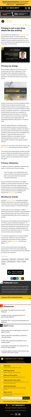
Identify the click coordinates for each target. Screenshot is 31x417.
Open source (8, 392)
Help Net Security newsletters (10, 1)
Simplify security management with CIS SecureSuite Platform (13, 316)
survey (18, 261)
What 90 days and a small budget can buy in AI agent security (15, 286)
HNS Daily (7, 366)
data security (11, 192)
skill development (11, 261)
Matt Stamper (4, 147)
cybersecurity (5, 259)
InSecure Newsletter (10, 375)
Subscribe (26, 398)
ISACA (6, 243)
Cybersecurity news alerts (12, 380)
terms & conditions (23, 401)
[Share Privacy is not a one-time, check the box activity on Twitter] (20, 25)
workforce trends (10, 200)
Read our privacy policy (10, 410)
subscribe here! (20, 4)
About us (18, 410)
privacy (3, 261)
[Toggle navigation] (29, 8)
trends (3, 263)
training (24, 261)
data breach (13, 259)
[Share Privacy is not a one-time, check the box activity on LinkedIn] (23, 25)
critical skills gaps (24, 35)
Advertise (23, 410)
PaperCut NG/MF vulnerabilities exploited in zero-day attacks (15, 289)
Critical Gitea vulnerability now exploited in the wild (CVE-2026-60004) (14, 346)
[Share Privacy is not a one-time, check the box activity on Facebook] (17, 25)
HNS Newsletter (9, 371)
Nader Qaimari (14, 241)
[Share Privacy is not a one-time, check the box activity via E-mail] (26, 25)
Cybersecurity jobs (10, 386)
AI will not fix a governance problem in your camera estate (14, 292)
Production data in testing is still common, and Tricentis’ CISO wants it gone (15, 351)
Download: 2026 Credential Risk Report (12, 297)
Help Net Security (9, 20)
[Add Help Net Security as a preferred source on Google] (28, 25)
